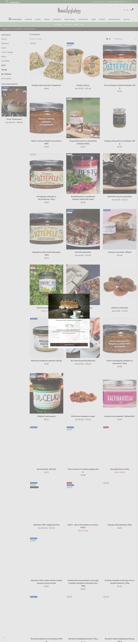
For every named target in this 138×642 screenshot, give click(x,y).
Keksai (3, 57)
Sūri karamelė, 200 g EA (46, 469)
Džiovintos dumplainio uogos (83, 416)
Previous (3, 107)
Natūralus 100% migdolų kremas (46, 525)
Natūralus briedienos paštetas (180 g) (46, 361)
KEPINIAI (38, 19)
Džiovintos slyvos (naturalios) (120, 197)
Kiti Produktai (6, 78)
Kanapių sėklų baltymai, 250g (120, 525)
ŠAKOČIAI (47, 19)
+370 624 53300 (98, 2)
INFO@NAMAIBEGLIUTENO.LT (116, 2)
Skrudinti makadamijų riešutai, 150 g (83, 639)
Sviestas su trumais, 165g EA (119, 252)
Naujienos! (5, 43)
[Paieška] (124, 10)
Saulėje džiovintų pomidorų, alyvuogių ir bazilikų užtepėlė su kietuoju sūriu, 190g (83, 583)
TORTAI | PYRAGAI (69, 19)
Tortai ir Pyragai (7, 52)
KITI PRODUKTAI (83, 19)
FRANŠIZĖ (102, 19)
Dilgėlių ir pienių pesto (46, 416)
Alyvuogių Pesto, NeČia (119, 469)
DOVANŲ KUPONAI (114, 19)
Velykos (4, 39)
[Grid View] (107, 39)
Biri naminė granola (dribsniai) (83, 361)
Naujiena (5, 87)
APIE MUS (126, 19)
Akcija (33, 266)
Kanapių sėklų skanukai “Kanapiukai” (46, 85)
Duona (3, 48)
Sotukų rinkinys (83, 85)
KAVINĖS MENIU (14, 2)
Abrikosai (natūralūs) (119, 308)
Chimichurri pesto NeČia (46, 308)
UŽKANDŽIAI (57, 19)
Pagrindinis (5, 29)
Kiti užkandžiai (16, 29)
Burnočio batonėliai (83, 252)
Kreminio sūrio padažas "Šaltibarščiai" (119, 416)
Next (25, 107)
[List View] (110, 39)
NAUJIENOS (28, 19)
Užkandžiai (5, 61)
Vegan (5, 90)
